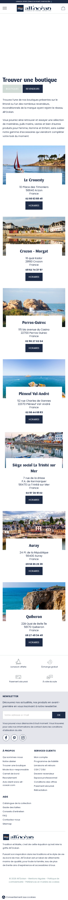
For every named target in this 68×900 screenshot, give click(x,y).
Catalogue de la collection (17, 803)
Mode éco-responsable (16, 769)
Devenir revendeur (44, 773)
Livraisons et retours (44, 765)
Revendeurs (32, 88)
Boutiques (12, 88)
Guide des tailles (11, 807)
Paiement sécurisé (44, 786)
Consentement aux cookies (19, 897)
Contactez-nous (11, 819)
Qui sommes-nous (13, 757)
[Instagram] (23, 738)
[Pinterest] (14, 738)
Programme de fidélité (46, 761)
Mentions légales (37, 878)
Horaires (34, 205)
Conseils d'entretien (13, 811)
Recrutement (10, 777)
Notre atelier (9, 761)
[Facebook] (6, 738)
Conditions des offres (45, 781)
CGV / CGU (40, 769)
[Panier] (63, 8)
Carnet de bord (11, 773)
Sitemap (7, 823)
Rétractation (40, 790)
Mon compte (41, 757)
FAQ (5, 815)
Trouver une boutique (14, 765)
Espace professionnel (45, 777)
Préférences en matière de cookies (42, 881)
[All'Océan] (34, 8)
